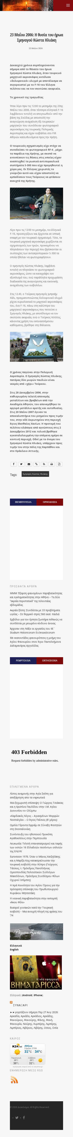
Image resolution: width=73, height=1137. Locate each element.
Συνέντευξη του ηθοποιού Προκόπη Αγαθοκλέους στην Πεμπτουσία (31, 836)
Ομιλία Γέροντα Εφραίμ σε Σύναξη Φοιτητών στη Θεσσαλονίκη (36, 827)
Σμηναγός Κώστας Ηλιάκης (35, 474)
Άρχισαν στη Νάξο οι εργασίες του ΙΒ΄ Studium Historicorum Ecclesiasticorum (32, 630)
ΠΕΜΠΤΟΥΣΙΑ (23, 502)
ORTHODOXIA (49, 660)
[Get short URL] (36, 464)
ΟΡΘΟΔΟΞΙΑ (50, 502)
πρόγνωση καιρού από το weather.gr (28, 1067)
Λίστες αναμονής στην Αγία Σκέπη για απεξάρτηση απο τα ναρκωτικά (31, 795)
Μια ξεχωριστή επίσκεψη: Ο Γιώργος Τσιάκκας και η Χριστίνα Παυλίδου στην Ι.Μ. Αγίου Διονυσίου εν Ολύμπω (36, 806)
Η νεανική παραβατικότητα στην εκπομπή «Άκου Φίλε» (33, 900)
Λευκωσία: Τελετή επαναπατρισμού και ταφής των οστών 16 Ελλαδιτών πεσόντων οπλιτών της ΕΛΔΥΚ (36, 847)
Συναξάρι (20, 1005)
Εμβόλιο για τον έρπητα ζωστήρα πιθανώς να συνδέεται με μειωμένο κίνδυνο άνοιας (36, 621)
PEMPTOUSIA (23, 660)
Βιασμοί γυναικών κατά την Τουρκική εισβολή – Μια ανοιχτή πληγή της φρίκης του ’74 (36, 911)
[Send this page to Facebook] (14, 464)
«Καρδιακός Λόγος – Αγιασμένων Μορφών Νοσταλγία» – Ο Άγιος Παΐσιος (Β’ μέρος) (34, 817)
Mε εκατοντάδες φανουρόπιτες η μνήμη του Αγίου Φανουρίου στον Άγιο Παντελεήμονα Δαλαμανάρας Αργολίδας (35, 641)
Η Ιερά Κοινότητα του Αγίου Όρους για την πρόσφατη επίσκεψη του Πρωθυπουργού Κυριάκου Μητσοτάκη (35, 889)
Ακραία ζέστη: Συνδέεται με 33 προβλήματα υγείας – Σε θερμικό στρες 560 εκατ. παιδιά (35, 612)
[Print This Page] (52, 464)
